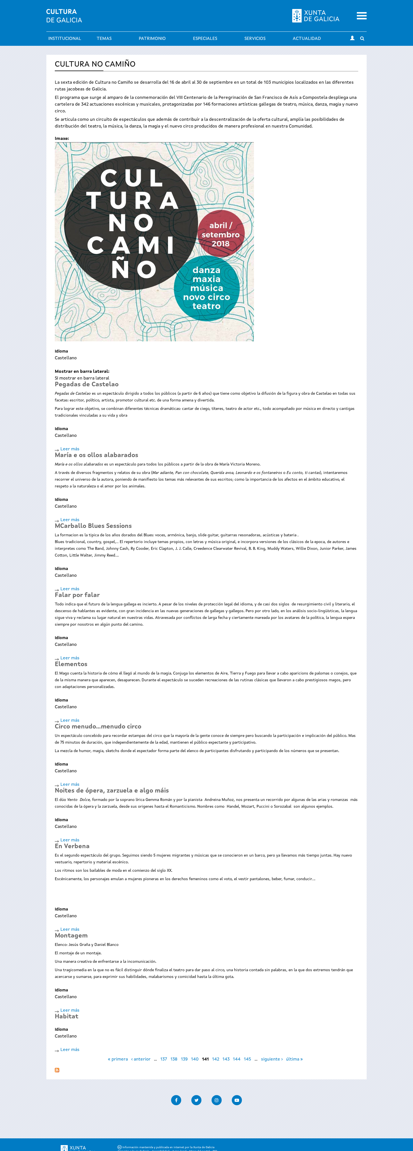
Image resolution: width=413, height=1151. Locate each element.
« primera (118, 1059)
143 (226, 1059)
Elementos (71, 664)
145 (247, 1059)
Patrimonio (152, 39)
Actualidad (307, 39)
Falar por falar (77, 595)
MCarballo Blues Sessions (93, 526)
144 (236, 1059)
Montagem (71, 936)
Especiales (205, 39)
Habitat (66, 1017)
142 (215, 1059)
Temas (104, 39)
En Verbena (72, 846)
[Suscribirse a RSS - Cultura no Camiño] (57, 1069)
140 (195, 1059)
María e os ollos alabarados (96, 455)
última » (294, 1059)
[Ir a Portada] (64, 19)
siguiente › (272, 1059)
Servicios (255, 39)
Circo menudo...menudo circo (98, 727)
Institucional (64, 39)
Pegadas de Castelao (87, 385)
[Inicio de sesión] (352, 38)
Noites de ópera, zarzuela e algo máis (112, 791)
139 (184, 1059)
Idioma (61, 351)
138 (174, 1059)
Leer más (70, 449)
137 (163, 1059)
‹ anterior (141, 1059)
